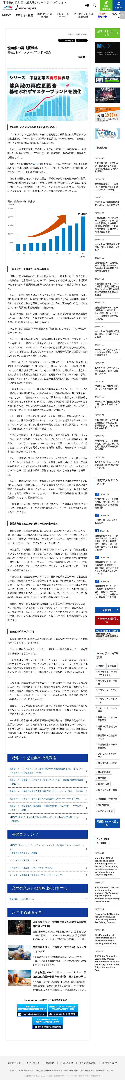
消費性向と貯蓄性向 (107, 799)
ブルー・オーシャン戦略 (107, 710)
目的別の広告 (104, 771)
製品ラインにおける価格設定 (107, 719)
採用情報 (107, 610)
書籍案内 (50, 1063)
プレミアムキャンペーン (107, 755)
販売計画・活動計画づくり (107, 737)
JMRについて (14, 1063)
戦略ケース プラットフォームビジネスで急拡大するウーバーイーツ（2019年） (45, 799)
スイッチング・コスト (107, 791)
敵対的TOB (103, 784)
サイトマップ (33, 1063)
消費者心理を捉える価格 (107, 728)
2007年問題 (103, 805)
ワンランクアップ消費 (107, 682)
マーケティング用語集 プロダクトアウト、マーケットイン (36, 875)
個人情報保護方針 (87, 1063)
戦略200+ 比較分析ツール (22, 899)
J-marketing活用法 (106, 620)
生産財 (113, 666)
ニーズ (36, 163)
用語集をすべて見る (106, 823)
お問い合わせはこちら (106, 33)
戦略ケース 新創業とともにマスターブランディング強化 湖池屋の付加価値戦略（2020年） (46, 782)
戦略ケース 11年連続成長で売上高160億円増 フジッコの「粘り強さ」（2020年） (47, 791)
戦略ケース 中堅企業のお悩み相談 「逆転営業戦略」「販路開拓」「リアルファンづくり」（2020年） (46, 808)
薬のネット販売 (105, 811)
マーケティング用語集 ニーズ (23, 860)
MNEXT (6, 15)
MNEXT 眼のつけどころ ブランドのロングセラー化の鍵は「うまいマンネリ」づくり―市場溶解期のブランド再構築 (47, 849)
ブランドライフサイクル (107, 700)
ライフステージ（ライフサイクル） (107, 673)
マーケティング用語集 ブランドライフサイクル (31, 868)
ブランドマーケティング (107, 691)
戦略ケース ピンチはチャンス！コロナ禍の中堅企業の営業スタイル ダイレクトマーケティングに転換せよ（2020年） (46, 771)
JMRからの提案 (24, 15)
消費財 (101, 666)
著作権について (109, 1063)
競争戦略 (102, 778)
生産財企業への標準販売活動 (107, 746)
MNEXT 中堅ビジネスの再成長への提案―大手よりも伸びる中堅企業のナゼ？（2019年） (45, 819)
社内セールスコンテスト (107, 764)
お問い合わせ (66, 1063)
